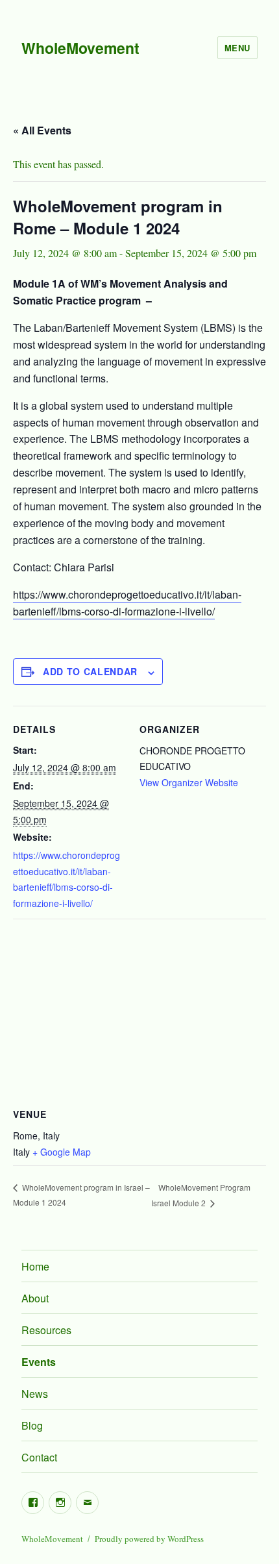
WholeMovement (80, 47)
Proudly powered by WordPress (149, 1539)
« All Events (42, 130)
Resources (46, 1329)
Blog (32, 1425)
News (34, 1393)
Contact (39, 1457)
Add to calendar (90, 671)
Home (35, 1266)
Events (38, 1361)
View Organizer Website (189, 782)
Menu (237, 48)
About (35, 1298)
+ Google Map (61, 1151)
